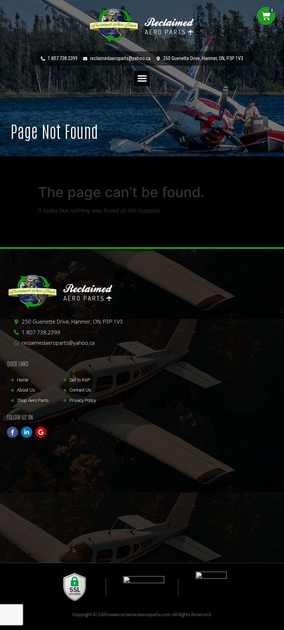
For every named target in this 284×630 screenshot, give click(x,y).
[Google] (40, 432)
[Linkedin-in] (26, 432)
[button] (142, 78)
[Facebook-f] (12, 432)
